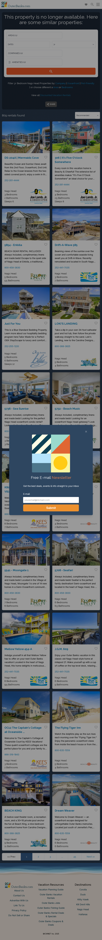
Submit (51, 508)
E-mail (26, 494)
